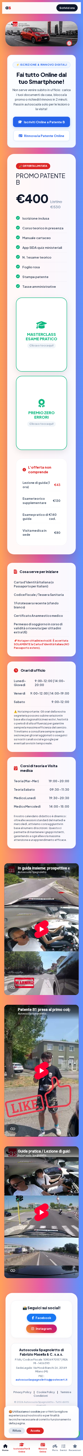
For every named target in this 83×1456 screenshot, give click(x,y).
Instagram (44, 1328)
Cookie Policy (46, 1392)
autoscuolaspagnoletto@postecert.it (42, 1379)
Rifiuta (17, 1430)
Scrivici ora (67, 8)
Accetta (35, 1430)
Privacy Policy (22, 1392)
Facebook (43, 1318)
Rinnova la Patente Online (44, 136)
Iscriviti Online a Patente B (44, 122)
